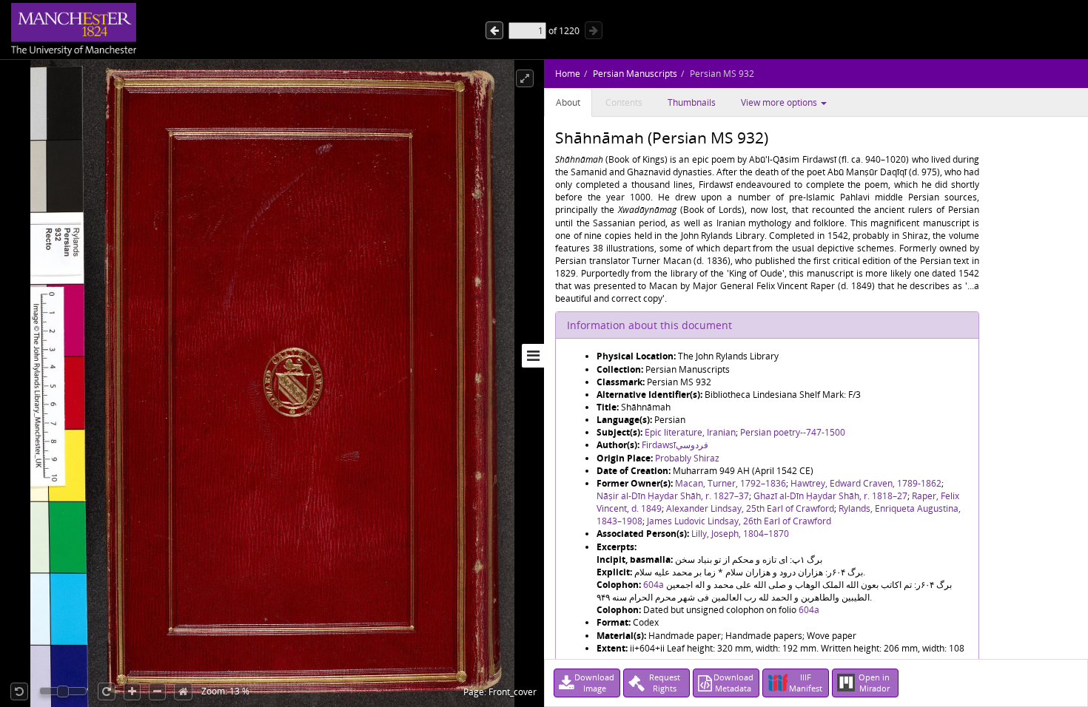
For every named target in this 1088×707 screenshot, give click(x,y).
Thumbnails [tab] (692, 102)
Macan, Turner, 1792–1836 (730, 483)
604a (653, 584)
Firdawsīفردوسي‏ (675, 445)
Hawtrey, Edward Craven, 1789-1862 (865, 483)
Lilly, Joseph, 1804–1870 (740, 533)
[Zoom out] (157, 691)
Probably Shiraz (687, 458)
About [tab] (568, 102)
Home (567, 73)
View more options (780, 102)
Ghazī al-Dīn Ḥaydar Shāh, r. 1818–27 (830, 496)
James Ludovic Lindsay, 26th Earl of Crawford (739, 521)
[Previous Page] (593, 30)
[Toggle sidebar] (533, 356)
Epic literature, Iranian (690, 432)
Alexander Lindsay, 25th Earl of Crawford (750, 508)
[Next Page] (494, 30)
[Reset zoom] (183, 691)
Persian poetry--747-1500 (792, 432)
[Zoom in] (132, 691)
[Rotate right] (106, 691)
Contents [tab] (623, 102)
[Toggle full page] (525, 78)
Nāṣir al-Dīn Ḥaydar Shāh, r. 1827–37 (673, 496)
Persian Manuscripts (635, 73)
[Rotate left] (19, 691)
